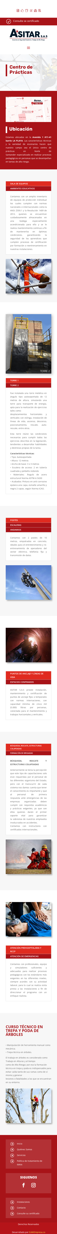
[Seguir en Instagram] (33, 1185)
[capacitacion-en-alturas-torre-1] (28, 372)
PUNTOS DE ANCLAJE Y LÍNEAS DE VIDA (26, 675)
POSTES (14, 520)
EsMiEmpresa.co (37, 1232)
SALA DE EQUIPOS (19, 183)
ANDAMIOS (15, 529)
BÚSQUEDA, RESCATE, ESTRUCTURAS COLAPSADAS (26, 747)
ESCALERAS (15, 525)
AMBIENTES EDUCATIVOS (22, 188)
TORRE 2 (14, 385)
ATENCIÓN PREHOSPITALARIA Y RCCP (25, 949)
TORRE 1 (14, 380)
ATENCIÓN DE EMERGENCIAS (24, 956)
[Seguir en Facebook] (23, 1185)
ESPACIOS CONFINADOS (22, 682)
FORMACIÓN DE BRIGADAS (21, 753)
